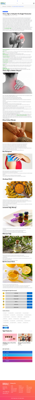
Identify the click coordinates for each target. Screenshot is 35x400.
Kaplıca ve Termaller (14, 388)
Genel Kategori (9, 6)
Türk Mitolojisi (28, 392)
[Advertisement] (17, 370)
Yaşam (12, 387)
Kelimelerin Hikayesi (14, 389)
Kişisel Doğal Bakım (29, 387)
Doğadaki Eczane (21, 387)
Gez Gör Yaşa (21, 389)
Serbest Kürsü (21, 392)
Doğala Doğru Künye (5, 393)
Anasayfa (4, 6)
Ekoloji (12, 392)
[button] (30, 331)
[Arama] (22, 3)
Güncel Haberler (21, 388)
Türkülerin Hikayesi (29, 388)
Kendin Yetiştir (29, 389)
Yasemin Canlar (7, 15)
